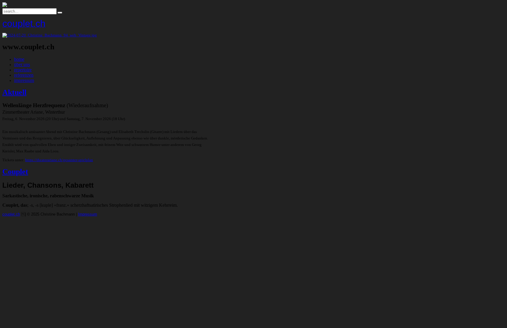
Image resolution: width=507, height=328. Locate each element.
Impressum (87, 214)
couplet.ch (11, 214)
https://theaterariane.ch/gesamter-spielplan (59, 160)
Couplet (15, 171)
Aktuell (14, 92)
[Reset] (60, 13)
